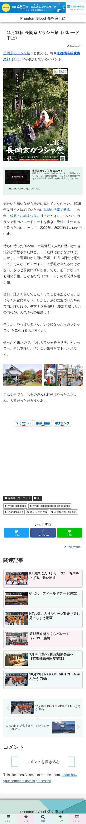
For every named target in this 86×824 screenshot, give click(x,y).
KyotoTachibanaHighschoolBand (51, 505)
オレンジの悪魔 (39, 511)
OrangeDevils (15, 511)
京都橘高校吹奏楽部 (65, 511)
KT (38, 498)
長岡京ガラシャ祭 (16, 53)
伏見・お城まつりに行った (30, 216)
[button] (77, 528)
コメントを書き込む (43, 762)
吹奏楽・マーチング (19, 498)
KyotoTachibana (17, 505)
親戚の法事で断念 (56, 209)
